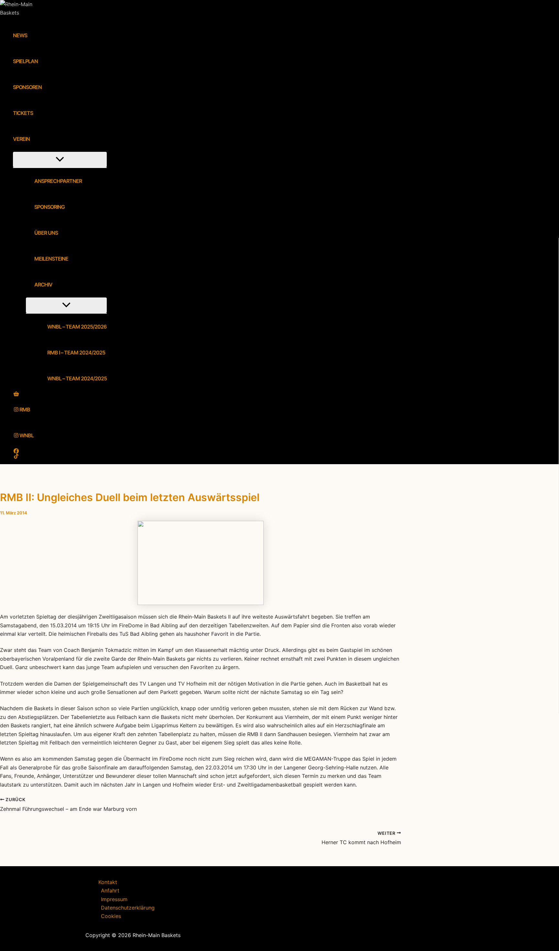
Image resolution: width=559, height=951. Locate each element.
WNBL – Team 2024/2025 (77, 378)
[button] (34, 139)
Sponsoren (27, 87)
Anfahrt (110, 890)
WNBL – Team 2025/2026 (76, 326)
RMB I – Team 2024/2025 (76, 352)
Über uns (46, 232)
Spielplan (25, 61)
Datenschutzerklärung (128, 907)
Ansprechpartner (58, 181)
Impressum (114, 899)
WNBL (26, 435)
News (20, 35)
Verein (21, 139)
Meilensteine (51, 258)
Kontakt (107, 882)
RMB (24, 409)
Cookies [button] (111, 916)
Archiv (43, 284)
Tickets (23, 113)
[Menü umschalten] (60, 159)
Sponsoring (49, 207)
